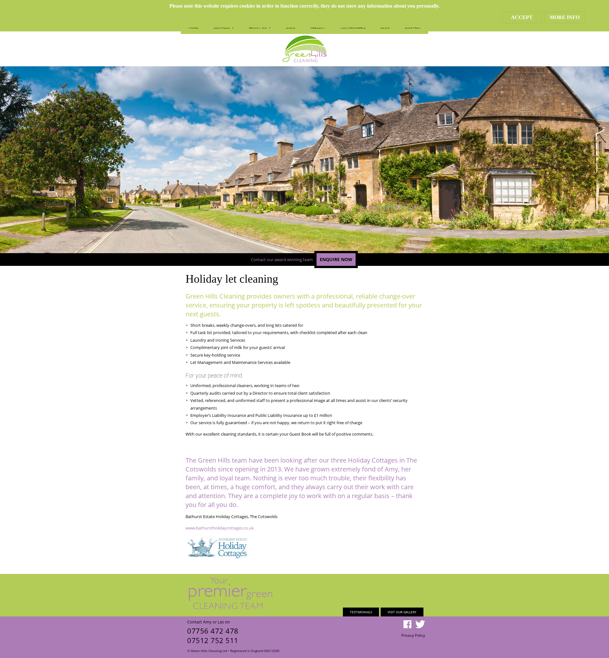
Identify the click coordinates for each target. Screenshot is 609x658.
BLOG (385, 27)
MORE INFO (565, 17)
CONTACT (413, 27)
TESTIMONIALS (353, 27)
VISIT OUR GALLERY (402, 612)
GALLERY (317, 27)
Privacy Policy (413, 635)
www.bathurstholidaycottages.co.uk (220, 528)
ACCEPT (522, 17)
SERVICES (222, 27)
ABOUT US (258, 27)
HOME (193, 27)
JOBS (290, 27)
